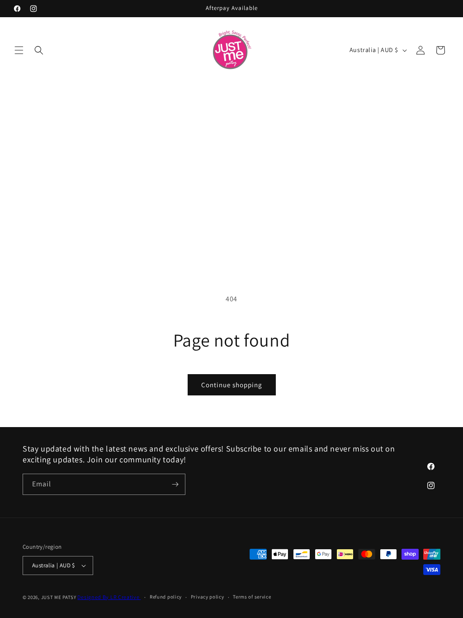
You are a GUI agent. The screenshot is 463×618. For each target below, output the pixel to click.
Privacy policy (207, 597)
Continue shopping (231, 384)
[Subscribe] (175, 484)
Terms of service (252, 597)
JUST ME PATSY (58, 597)
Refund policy (166, 597)
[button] (19, 50)
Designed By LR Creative (109, 597)
